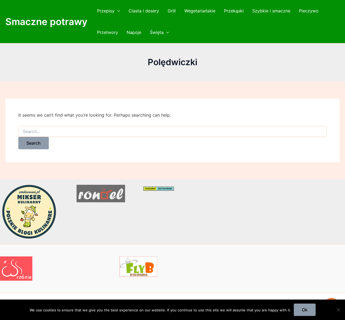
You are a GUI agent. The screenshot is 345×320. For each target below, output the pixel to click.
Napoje (134, 32)
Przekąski (234, 10)
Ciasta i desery (144, 10)
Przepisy (106, 10)
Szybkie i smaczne (271, 10)
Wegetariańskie (199, 10)
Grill (172, 10)
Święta (157, 32)
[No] (338, 309)
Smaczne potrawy (46, 21)
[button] (117, 11)
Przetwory (107, 32)
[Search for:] (172, 131)
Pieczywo (309, 10)
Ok (305, 309)
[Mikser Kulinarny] (29, 211)
